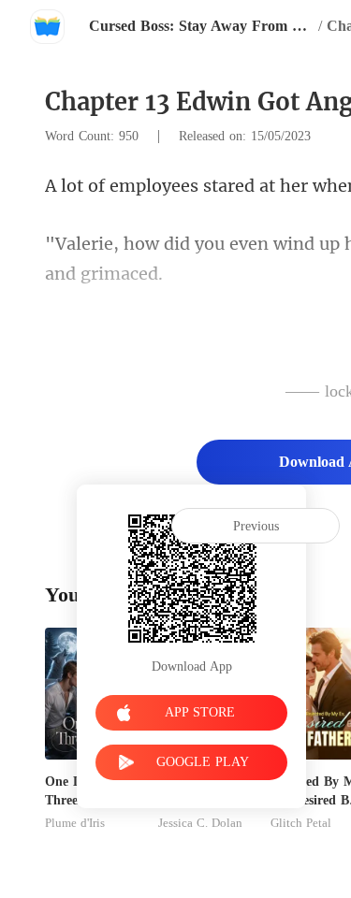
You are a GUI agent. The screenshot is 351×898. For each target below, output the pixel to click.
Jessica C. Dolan (200, 823)
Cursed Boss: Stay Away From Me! (201, 26)
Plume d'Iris (75, 823)
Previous (256, 526)
